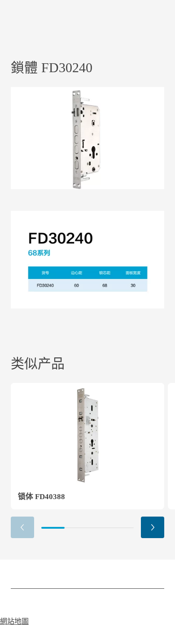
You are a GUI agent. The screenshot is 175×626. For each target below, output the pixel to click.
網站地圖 (14, 621)
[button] (152, 527)
